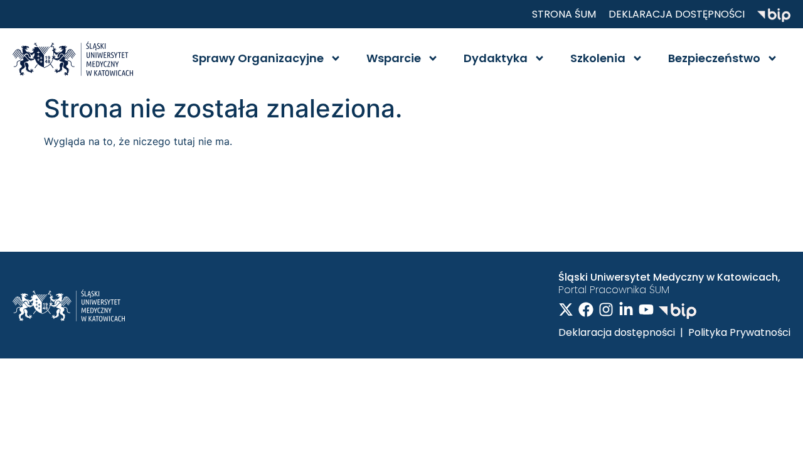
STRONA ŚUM (564, 14)
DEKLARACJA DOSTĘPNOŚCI (677, 14)
